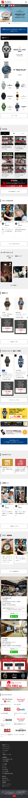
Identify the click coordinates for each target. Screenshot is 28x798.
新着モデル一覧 (14, 341)
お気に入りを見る (17, 5)
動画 (14, 133)
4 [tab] (10, 23)
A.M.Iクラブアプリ (6, 780)
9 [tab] (17, 23)
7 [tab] (14, 23)
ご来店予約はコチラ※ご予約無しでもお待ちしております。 (14, 441)
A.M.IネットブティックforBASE (6, 724)
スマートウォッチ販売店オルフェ (7, 735)
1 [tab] (6, 23)
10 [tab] (18, 23)
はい (14, 795)
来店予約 (4, 776)
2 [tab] (7, 23)
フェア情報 (4, 764)
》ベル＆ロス (5, 750)
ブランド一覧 (14, 115)
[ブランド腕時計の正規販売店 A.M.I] (8, 2)
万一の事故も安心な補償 (20, 467)
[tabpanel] (14, 14)
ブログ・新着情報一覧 (14, 571)
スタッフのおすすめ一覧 (14, 243)
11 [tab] (20, 23)
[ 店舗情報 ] (4, 757)
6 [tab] (13, 23)
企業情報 (4, 782)
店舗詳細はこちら (14, 613)
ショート (22, 133)
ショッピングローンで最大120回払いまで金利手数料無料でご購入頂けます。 (7, 470)
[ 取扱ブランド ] (5, 744)
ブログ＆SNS (5, 769)
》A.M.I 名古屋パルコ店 (7, 759)
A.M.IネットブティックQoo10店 (20, 714)
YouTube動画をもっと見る (14, 191)
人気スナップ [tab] (9, 256)
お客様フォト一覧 (14, 526)
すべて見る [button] (13, 285)
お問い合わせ (5, 778)
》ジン (3, 752)
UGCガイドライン (6, 786)
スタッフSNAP (5, 771)
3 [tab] (9, 23)
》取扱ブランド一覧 (6, 754)
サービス (4, 765)
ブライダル (4, 767)
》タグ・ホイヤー (6, 748)
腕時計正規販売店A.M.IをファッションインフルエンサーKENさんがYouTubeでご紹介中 (14, 609)
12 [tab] (21, 23)
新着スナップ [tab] (18, 256)
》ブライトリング (6, 746)
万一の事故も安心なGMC (7, 773)
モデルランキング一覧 (14, 400)
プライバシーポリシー (7, 784)
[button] (24, 272)
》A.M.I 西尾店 (5, 761)
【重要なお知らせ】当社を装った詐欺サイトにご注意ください (14, 30)
